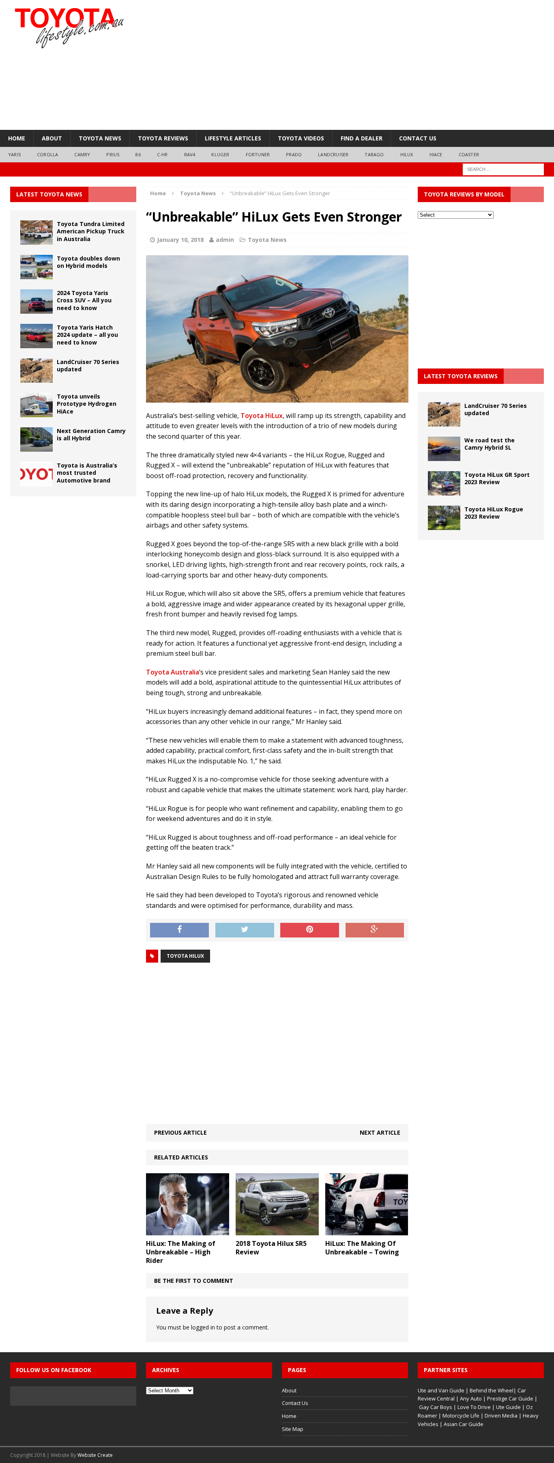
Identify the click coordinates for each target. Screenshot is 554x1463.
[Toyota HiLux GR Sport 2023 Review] (444, 491)
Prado (294, 154)
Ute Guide (508, 1407)
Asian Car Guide (463, 1424)
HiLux (406, 154)
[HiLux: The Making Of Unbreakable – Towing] (366, 1231)
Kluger (220, 154)
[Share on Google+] (375, 930)
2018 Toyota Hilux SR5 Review (271, 1247)
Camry (82, 154)
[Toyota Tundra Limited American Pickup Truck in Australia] (36, 240)
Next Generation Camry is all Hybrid (91, 434)
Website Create (95, 1455)
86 (137, 154)
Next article (380, 1132)
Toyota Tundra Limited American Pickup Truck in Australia (91, 231)
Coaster (469, 154)
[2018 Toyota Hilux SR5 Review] (277, 1231)
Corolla (47, 154)
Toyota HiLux (261, 415)
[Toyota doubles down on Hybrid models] (36, 274)
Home (16, 138)
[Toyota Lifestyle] (87, 28)
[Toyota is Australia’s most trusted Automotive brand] (36, 481)
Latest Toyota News (49, 194)
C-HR (162, 154)
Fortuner (258, 154)
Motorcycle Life (460, 1415)
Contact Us (417, 138)
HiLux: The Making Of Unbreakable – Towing (362, 1247)
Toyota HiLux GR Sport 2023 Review (497, 478)
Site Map (292, 1429)
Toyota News (100, 138)
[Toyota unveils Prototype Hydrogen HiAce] (36, 412)
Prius (112, 154)
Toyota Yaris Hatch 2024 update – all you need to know (87, 334)
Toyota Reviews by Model (464, 194)
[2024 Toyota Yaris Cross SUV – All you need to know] (36, 309)
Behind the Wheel (491, 1390)
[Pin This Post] (309, 930)
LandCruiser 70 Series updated (88, 365)
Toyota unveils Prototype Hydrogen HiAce (86, 403)
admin (225, 239)
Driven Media (501, 1415)
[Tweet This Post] (244, 930)
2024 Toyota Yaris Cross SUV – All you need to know (84, 300)
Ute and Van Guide (441, 1390)
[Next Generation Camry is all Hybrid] (36, 447)
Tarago (374, 154)
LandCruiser (333, 154)
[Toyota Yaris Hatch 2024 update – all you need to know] (36, 343)
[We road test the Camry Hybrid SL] (444, 456)
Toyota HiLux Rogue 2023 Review (493, 512)
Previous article (180, 1132)
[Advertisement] (367, 65)
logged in (203, 1327)
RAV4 (189, 154)
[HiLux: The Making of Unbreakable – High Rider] (187, 1231)
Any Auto (471, 1398)
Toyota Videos (301, 138)
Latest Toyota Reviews (461, 376)
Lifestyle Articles (233, 138)
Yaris (14, 154)
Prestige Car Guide (510, 1398)
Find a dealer (361, 138)
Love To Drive (474, 1407)
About (52, 138)
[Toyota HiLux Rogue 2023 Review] (444, 525)
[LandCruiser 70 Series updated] (36, 378)
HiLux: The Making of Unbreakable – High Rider (180, 1252)
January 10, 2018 (180, 239)
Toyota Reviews (163, 138)
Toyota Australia (172, 672)
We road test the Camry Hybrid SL (489, 443)
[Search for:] (503, 168)
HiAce (435, 154)
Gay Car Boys (435, 1407)
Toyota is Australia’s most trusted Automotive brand (87, 472)
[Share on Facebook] (179, 930)
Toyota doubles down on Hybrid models (88, 261)
